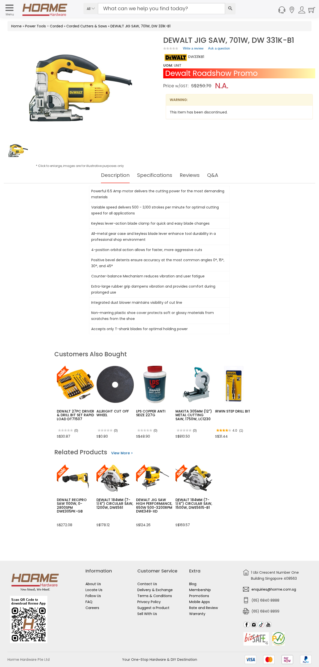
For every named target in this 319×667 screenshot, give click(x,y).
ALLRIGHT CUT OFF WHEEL (112, 413)
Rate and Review (203, 607)
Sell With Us (147, 613)
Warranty (197, 613)
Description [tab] (115, 175)
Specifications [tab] (154, 175)
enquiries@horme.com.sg (273, 589)
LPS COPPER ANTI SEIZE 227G (150, 413)
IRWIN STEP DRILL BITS (233, 411)
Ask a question (219, 48)
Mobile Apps (199, 601)
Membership (200, 589)
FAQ (88, 601)
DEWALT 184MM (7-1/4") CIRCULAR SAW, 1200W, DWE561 (114, 503)
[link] (170, 48)
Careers (92, 607)
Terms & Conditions (154, 595)
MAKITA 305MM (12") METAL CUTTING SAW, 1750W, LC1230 (193, 415)
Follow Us (93, 595)
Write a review (193, 49)
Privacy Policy (149, 601)
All (89, 8)
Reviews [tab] (190, 175)
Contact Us (147, 583)
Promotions (199, 595)
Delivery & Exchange (155, 589)
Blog (192, 583)
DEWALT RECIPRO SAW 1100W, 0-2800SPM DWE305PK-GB (72, 505)
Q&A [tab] (212, 175)
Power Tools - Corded (44, 26)
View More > (122, 453)
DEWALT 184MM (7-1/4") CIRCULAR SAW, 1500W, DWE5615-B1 (193, 503)
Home (16, 26)
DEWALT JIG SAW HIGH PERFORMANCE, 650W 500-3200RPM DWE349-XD (154, 505)
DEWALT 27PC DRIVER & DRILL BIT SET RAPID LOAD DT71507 (75, 415)
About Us (93, 583)
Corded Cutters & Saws (86, 26)
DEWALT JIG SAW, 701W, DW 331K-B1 (140, 26)
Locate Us (93, 589)
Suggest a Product (153, 607)
